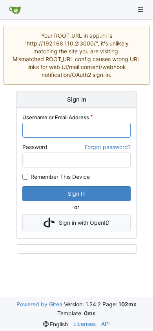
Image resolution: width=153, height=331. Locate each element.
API (105, 323)
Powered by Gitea (39, 304)
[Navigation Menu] (141, 9)
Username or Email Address (55, 117)
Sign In (77, 193)
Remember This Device (60, 177)
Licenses (84, 323)
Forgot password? (108, 147)
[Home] (15, 10)
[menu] (55, 324)
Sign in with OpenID (84, 222)
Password (34, 147)
